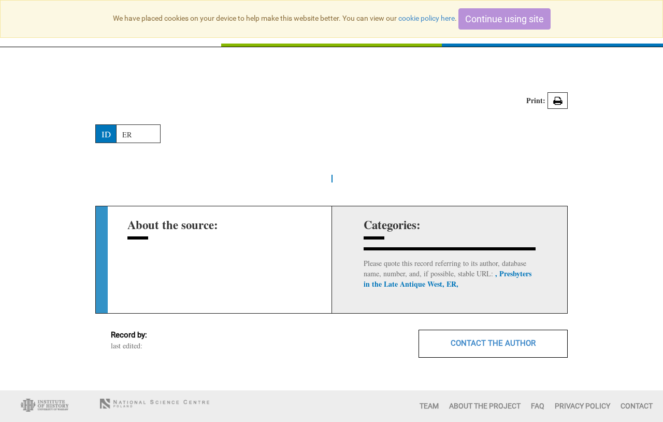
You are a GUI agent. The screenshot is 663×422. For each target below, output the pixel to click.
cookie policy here (426, 18)
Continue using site (504, 18)
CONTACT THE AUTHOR (493, 343)
